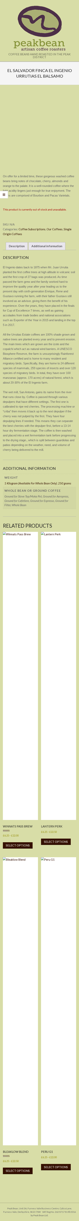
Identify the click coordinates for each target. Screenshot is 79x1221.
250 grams (64, 483)
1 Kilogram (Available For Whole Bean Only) (30, 483)
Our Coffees (55, 229)
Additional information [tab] (46, 246)
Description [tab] (17, 246)
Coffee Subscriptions (32, 229)
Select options (18, 845)
